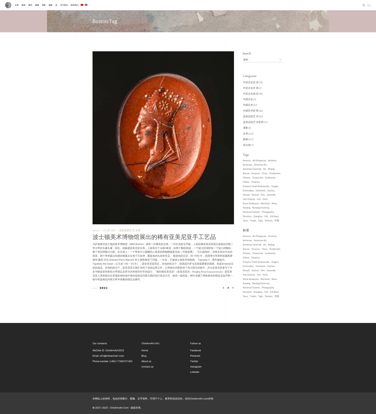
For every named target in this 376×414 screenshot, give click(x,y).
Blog (143, 355)
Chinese (246, 178)
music (274, 203)
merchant (265, 203)
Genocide (271, 195)
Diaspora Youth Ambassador (256, 186)
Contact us (147, 366)
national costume (251, 212)
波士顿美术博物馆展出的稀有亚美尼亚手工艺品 (154, 237)
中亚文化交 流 (250, 82)
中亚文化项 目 (250, 93)
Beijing (271, 169)
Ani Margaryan (259, 160)
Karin (265, 199)
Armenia (272, 160)
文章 (137, 230)
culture (246, 182)
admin (96, 230)
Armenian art (260, 165)
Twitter (194, 361)
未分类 (246, 145)
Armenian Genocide (252, 169)
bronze (246, 173)
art (264, 169)
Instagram (196, 366)
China (264, 173)
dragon (274, 186)
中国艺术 (248, 105)
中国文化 (248, 99)
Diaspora (255, 182)
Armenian (247, 165)
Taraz (245, 220)
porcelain (247, 216)
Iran (259, 199)
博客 (245, 127)
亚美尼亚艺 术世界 (253, 122)
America (247, 160)
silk (266, 216)
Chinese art (257, 178)
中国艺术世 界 (250, 110)
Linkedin (194, 371)
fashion (271, 190)
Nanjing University (260, 208)
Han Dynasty (249, 199)
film (263, 195)
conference (270, 178)
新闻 (245, 139)
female (246, 195)
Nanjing (246, 208)
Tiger (260, 220)
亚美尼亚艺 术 (126, 230)
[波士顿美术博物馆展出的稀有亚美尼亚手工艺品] (163, 137)
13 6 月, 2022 (109, 230)
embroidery (248, 190)
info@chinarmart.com (112, 355)
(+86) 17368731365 (121, 361)
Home (144, 350)
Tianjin (253, 220)
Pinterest (195, 355)
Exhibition (260, 190)
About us (146, 361)
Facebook (195, 350)
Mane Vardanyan (251, 203)
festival (255, 195)
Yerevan (268, 220)
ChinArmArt (274, 173)
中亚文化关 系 (250, 88)
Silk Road (274, 216)
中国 (276, 220)
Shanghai (257, 216)
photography (268, 212)
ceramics (255, 173)
